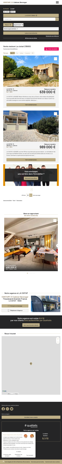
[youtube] (11, 408)
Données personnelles (37, 462)
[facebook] (3, 408)
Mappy (16, 393)
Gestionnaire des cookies (52, 462)
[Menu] (57, 2)
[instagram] (7, 408)
